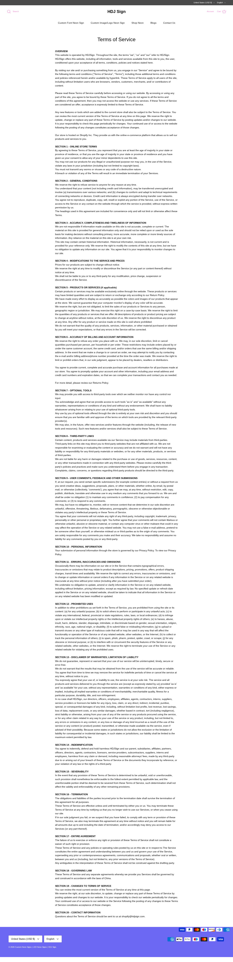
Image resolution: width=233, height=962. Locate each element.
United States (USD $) (203, 3)
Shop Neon (138, 22)
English (220, 3)
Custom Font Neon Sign (71, 22)
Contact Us (169, 22)
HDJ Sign (52, 947)
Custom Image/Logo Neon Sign (108, 22)
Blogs (153, 22)
